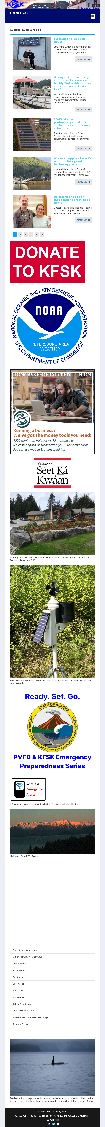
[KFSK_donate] (47, 282)
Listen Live (18, 13)
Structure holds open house (69, 40)
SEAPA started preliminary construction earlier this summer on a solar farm (72, 123)
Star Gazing (18, 997)
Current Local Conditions (25, 950)
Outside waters (20, 977)
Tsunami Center (20, 1024)
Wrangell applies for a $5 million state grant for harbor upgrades (72, 161)
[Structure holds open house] (32, 53)
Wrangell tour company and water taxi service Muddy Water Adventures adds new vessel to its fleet (72, 83)
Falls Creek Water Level (23, 1010)
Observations (19, 983)
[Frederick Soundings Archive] (52, 1095)
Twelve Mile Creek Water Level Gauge (30, 1017)
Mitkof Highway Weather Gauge (28, 957)
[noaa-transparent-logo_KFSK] (49, 364)
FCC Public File (52, 1120)
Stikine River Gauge (22, 1004)
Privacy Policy (21, 1116)
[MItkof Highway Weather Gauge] (52, 677)
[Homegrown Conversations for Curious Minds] (52, 554)
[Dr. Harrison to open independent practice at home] (32, 211)
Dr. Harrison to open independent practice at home (72, 200)
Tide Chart (18, 990)
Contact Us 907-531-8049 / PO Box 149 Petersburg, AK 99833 (59, 1116)
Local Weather (19, 963)
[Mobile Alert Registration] (28, 801)
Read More (84, 59)
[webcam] (52, 853)
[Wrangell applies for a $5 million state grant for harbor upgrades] (32, 173)
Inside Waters (19, 970)
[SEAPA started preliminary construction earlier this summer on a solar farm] (32, 134)
